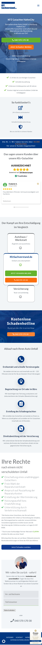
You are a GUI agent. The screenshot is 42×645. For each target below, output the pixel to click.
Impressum (29, 637)
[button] (3, 641)
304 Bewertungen (26, 172)
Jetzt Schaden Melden (21, 47)
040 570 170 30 (21, 40)
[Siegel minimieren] (40, 631)
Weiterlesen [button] (7, 201)
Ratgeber (9, 637)
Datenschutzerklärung (19, 640)
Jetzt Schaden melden (21, 547)
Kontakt (19, 637)
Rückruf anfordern (9, 610)
